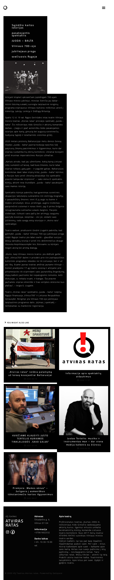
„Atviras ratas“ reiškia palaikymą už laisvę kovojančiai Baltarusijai (30, 373)
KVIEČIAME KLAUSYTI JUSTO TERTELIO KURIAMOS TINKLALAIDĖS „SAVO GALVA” (30, 438)
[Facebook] (13, 532)
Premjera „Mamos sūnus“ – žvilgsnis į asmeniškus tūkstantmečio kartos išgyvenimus (30, 491)
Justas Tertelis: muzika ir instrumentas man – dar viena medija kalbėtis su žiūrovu (83, 441)
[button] (103, 7)
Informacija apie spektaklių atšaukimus (83, 375)
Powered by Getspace (51, 573)
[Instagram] (8, 532)
